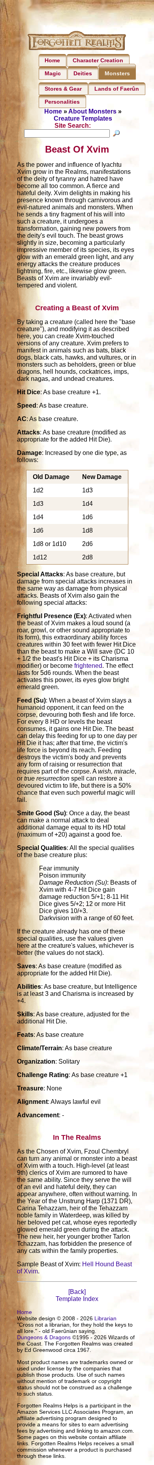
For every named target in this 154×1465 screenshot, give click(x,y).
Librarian (105, 1318)
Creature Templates (83, 118)
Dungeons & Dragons (44, 1337)
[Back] (77, 1291)
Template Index (77, 1298)
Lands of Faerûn (116, 89)
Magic (53, 73)
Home (52, 60)
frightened (88, 665)
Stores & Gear (63, 89)
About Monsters (92, 111)
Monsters (117, 73)
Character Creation (98, 60)
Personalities (62, 102)
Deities (82, 73)
